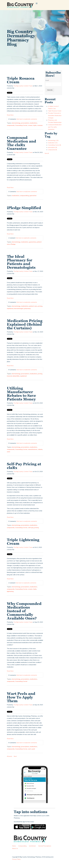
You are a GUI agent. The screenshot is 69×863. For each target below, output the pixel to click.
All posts (9, 756)
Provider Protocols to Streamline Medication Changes (54, 115)
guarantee (32, 195)
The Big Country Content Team (22, 86)
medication (33, 123)
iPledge (13, 244)
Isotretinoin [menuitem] (32, 846)
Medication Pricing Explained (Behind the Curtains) (24, 324)
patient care (33, 306)
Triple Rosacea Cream (20, 80)
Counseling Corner (21, 125)
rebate (40, 449)
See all (47, 153)
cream (30, 125)
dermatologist (18, 308)
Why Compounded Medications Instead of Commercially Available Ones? (24, 611)
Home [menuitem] (14, 846)
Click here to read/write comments (26, 119)
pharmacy (27, 308)
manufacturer (32, 449)
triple (34, 125)
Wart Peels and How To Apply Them (21, 697)
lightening (10, 591)
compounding (24, 195)
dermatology (16, 123)
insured (9, 376)
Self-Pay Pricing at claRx (24, 466)
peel (33, 749)
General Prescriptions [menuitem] (44, 846)
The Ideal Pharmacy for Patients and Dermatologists (21, 261)
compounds (10, 125)
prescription (25, 123)
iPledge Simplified (24, 208)
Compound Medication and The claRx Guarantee (21, 143)
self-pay (31, 527)
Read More (10, 115)
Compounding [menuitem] (22, 846)
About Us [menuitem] (15, 848)
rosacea (39, 125)
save (8, 451)
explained (10, 308)
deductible (16, 376)
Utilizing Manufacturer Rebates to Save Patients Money (21, 393)
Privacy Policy (16, 859)
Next (15, 756)
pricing (40, 306)
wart (29, 749)
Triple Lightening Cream (23, 541)
